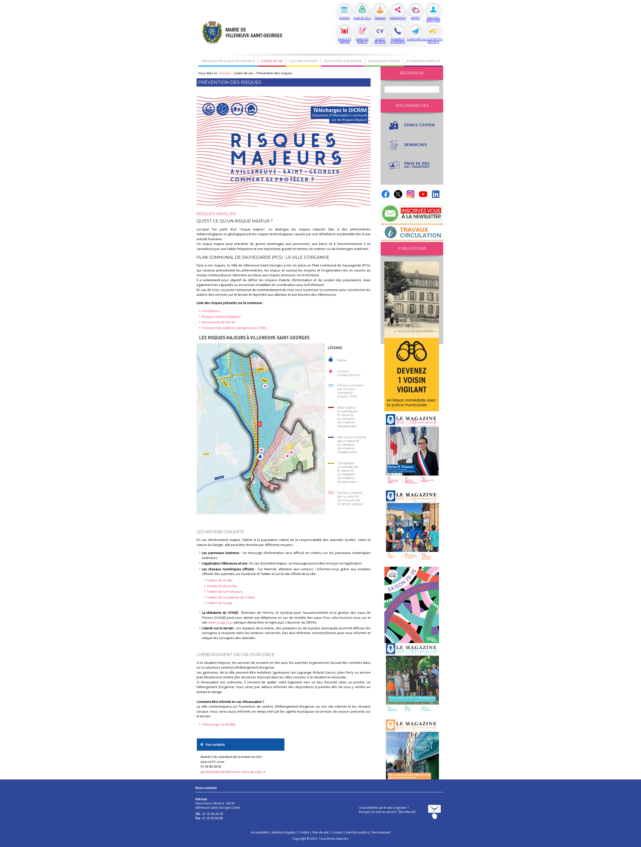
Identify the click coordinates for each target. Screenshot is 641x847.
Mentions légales (283, 832)
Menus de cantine (344, 41)
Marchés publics (362, 41)
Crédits (304, 832)
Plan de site (320, 832)
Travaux (380, 18)
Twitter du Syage (219, 603)
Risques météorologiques (221, 316)
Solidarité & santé (384, 61)
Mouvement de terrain (219, 322)
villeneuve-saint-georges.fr (233, 771)
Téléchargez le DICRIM (218, 724)
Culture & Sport (303, 61)
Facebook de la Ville (222, 586)
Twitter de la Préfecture (225, 591)
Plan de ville (362, 18)
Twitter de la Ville (220, 580)
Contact (337, 832)
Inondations (211, 311)
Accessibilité (259, 832)
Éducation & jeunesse (343, 61)
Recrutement (381, 832)
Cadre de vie (272, 61)
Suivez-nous (415, 39)
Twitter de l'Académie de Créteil (231, 597)
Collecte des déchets (433, 41)
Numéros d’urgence (397, 41)
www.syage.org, (220, 622)
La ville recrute (380, 41)
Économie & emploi (423, 61)
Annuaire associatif (433, 20)
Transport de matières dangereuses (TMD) (234, 328)
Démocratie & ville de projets (228, 61)
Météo (415, 18)
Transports (398, 18)
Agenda (344, 18)
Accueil (224, 73)
